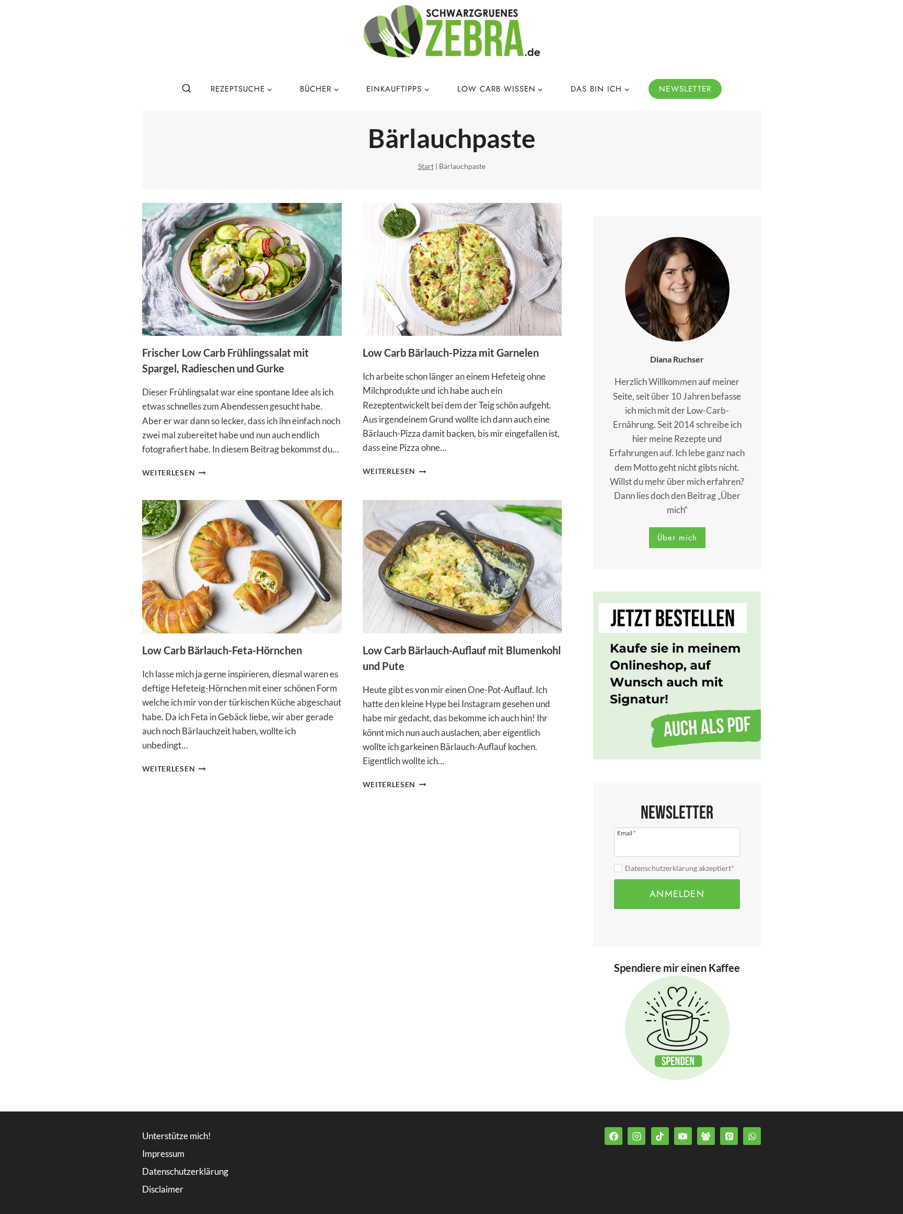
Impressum (163, 1153)
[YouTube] (683, 1136)
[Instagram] (636, 1136)
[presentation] (242, 269)
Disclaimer (162, 1189)
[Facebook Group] (706, 1136)
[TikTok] (660, 1136)
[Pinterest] (729, 1136)
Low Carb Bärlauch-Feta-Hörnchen (222, 650)
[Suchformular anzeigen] (186, 89)
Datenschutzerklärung (185, 1171)
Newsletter (685, 89)
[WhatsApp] (752, 1136)
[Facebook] (613, 1136)
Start (426, 166)
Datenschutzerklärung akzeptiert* (679, 868)
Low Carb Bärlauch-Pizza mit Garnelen (451, 352)
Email (626, 832)
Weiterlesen (174, 473)
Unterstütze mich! (176, 1135)
